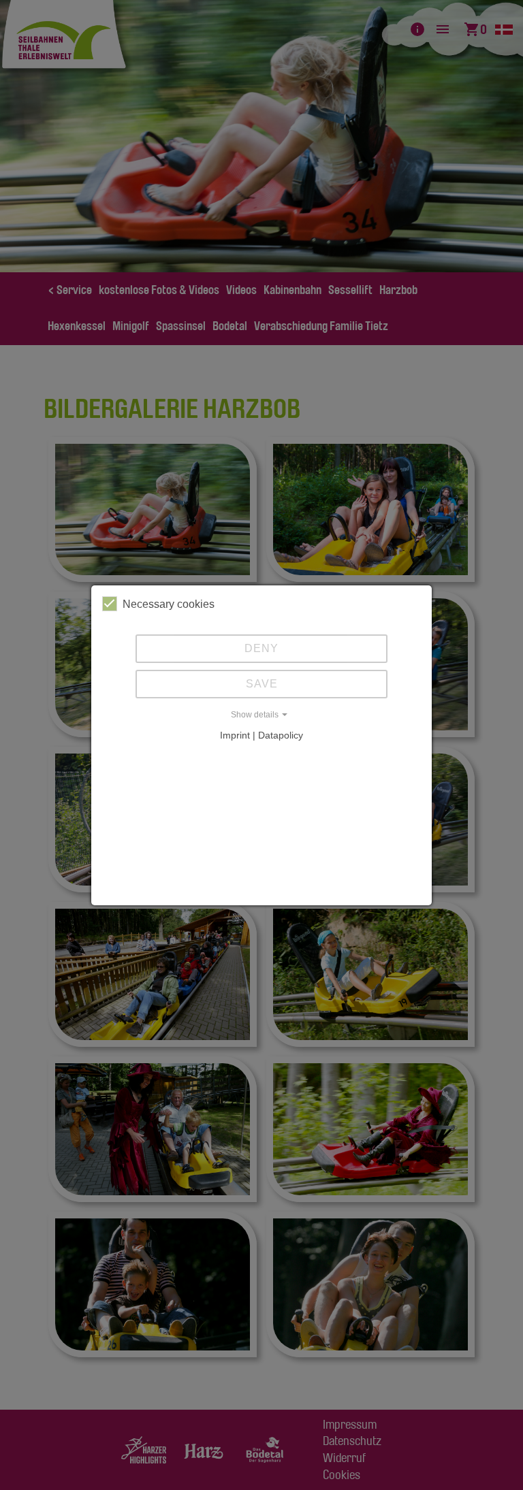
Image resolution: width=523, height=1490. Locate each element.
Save (262, 684)
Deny (261, 648)
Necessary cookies (169, 604)
